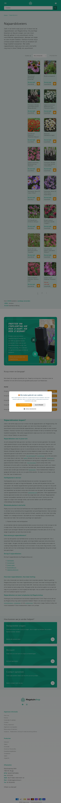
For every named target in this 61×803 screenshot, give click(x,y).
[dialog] (30, 401)
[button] (30, 409)
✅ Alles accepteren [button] (24, 405)
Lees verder (33, 400)
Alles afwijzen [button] (39, 405)
